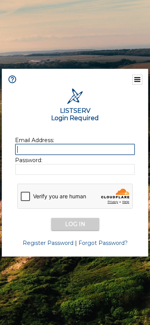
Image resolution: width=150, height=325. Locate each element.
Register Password (48, 243)
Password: (28, 160)
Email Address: (34, 140)
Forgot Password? (103, 243)
